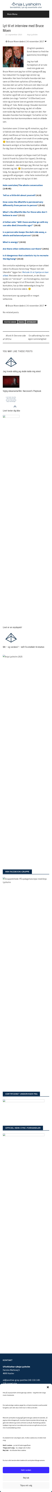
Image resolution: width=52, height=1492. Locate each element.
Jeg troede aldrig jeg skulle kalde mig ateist (22, 371)
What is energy (10, 242)
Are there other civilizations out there (22, 248)
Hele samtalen (10, 185)
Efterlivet (31, 322)
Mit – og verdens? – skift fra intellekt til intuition (23, 647)
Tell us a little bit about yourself (19, 195)
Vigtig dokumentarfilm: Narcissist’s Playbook (22, 391)
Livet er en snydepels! (12, 627)
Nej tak (26, 1477)
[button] (47, 1387)
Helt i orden (26, 1470)
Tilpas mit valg (26, 1485)
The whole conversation (30, 185)
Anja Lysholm (32, 34)
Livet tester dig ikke (11, 410)
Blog (21, 322)
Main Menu (12, 14)
